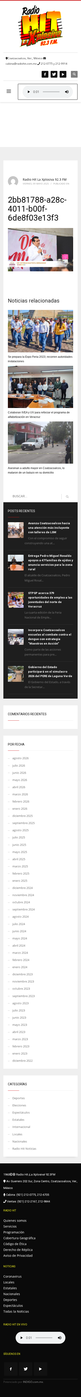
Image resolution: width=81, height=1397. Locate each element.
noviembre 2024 (23, 895)
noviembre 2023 (23, 981)
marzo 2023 (20, 1039)
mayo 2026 (19, 780)
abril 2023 (18, 1032)
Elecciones (19, 1105)
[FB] (45, 74)
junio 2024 (19, 931)
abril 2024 (18, 945)
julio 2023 (18, 1010)
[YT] (63, 74)
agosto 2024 (20, 917)
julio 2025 (18, 837)
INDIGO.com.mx (33, 1382)
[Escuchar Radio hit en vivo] (40, 1338)
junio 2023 (19, 1017)
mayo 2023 (19, 1025)
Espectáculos (21, 1112)
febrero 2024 (20, 960)
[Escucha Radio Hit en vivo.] (48, 92)
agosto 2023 (20, 1003)
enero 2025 (19, 881)
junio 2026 (19, 773)
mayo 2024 (19, 938)
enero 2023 (19, 1053)
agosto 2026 (20, 758)
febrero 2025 (20, 873)
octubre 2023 (21, 989)
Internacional (21, 1127)
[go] (67, 496)
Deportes (18, 1098)
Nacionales (19, 1141)
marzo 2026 (20, 794)
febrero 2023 (20, 1046)
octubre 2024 (21, 902)
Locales (17, 1134)
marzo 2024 (20, 953)
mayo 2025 (19, 852)
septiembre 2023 (23, 996)
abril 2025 (18, 859)
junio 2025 (19, 845)
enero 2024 (19, 967)
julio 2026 (18, 765)
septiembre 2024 (23, 909)
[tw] (54, 74)
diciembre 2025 (22, 816)
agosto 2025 (20, 830)
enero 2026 (19, 809)
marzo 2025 (20, 866)
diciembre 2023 (22, 974)
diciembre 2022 (22, 1061)
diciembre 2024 (22, 888)
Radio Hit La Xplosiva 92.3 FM (45, 179)
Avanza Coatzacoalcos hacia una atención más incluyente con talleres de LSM (49, 528)
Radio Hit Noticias (24, 1149)
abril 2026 (18, 787)
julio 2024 (18, 924)
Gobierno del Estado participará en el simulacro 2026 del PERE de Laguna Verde (50, 671)
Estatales (18, 1120)
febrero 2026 (20, 801)
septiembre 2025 (23, 823)
